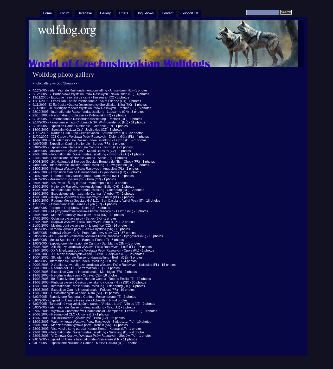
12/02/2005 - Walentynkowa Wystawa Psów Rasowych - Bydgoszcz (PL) (84, 322)
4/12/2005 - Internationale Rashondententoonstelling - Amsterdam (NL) (83, 90)
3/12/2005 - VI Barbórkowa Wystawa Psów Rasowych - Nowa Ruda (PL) (83, 94)
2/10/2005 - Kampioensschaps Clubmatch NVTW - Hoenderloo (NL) (80, 122)
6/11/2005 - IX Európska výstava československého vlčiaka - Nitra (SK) (82, 105)
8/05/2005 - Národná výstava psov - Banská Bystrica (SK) (73, 229)
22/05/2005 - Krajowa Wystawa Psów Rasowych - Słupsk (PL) (76, 222)
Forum (64, 13)
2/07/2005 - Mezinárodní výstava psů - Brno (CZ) (67, 179)
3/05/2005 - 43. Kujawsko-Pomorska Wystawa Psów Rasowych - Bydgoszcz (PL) (89, 236)
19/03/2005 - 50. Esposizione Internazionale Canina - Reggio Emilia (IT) (83, 279)
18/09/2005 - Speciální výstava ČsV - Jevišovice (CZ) (70, 129)
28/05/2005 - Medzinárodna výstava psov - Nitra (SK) (70, 215)
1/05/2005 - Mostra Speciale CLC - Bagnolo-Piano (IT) (71, 240)
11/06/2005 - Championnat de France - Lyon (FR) (67, 204)
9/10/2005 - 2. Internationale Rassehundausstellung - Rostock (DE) (80, 119)
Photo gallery (42, 83)
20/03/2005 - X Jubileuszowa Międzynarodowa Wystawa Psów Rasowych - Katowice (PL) (96, 265)
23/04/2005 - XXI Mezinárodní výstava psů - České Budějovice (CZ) (80, 254)
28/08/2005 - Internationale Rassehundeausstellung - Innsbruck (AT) (81, 154)
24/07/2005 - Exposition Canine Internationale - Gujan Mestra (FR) (79, 172)
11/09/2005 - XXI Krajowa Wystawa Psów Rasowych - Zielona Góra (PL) (83, 137)
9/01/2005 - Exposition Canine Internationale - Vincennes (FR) (76, 339)
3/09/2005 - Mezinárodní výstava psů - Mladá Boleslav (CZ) (74, 151)
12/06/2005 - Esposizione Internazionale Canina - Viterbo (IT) (76, 193)
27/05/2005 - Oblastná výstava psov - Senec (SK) (67, 218)
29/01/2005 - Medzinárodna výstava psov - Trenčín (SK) (72, 325)
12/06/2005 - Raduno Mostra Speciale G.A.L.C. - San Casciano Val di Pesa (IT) (88, 200)
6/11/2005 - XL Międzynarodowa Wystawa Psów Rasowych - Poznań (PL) (84, 108)
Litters (123, 13)
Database (85, 13)
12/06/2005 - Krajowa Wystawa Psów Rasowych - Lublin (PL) (76, 197)
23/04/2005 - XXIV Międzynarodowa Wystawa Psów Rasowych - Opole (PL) (86, 250)
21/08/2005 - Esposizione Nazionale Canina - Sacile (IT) (72, 158)
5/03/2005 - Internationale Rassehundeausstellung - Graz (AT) (76, 307)
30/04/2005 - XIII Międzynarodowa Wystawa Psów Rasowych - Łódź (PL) (84, 247)
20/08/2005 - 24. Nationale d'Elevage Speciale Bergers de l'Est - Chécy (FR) (86, 161)
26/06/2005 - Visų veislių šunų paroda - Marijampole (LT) (73, 183)
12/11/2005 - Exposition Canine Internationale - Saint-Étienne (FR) (79, 101)
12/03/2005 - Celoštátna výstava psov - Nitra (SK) (67, 293)
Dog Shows (145, 13)
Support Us (190, 13)
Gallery (105, 13)
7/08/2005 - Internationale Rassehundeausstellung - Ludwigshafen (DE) (83, 165)
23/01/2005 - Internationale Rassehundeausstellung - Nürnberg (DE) (81, 332)
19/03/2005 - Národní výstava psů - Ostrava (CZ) (67, 275)
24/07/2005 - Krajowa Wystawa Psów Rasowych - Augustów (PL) (78, 168)
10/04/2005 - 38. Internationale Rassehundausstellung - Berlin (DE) (80, 257)
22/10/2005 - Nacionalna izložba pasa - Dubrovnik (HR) (72, 115)
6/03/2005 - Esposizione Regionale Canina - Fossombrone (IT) (77, 297)
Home (47, 13)
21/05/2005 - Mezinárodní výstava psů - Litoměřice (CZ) (72, 225)
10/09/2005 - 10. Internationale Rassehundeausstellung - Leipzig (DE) (82, 140)
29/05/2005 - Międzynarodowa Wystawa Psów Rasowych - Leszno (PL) (83, 211)
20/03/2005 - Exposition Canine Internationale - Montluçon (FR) (77, 272)
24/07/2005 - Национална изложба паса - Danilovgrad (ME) (76, 176)
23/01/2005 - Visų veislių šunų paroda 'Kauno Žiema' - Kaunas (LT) (80, 329)
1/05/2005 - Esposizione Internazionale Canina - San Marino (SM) (79, 243)
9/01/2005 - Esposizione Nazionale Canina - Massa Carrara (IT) (78, 343)
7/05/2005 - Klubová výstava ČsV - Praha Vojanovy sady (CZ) (76, 233)
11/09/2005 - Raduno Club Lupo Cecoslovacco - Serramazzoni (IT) (80, 133)
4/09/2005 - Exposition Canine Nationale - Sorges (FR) (71, 144)
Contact (168, 13)
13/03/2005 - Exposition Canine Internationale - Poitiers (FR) (75, 290)
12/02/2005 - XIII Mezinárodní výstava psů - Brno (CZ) (70, 318)
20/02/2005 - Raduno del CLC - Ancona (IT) (63, 314)
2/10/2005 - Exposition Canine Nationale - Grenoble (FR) (73, 126)
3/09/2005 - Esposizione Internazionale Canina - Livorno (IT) (75, 147)
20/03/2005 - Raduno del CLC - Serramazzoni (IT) (68, 268)
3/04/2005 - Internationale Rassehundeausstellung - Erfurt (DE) (77, 261)
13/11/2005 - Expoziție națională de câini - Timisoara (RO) (73, 97)
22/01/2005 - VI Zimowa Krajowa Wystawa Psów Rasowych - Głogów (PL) (85, 336)
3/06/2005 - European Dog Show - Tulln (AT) (64, 208)
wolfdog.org (67, 29)
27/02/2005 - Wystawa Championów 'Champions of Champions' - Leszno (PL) (87, 311)
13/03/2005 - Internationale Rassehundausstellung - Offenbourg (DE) (81, 286)
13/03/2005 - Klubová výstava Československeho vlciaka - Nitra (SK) (81, 282)
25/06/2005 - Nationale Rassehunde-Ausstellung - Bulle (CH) (76, 186)
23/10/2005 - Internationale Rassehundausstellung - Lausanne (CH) (81, 112)
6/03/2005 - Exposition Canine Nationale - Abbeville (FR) (73, 300)
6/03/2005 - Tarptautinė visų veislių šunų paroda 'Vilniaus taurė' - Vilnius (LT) (86, 304)
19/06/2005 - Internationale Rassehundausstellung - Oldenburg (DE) (81, 190)
